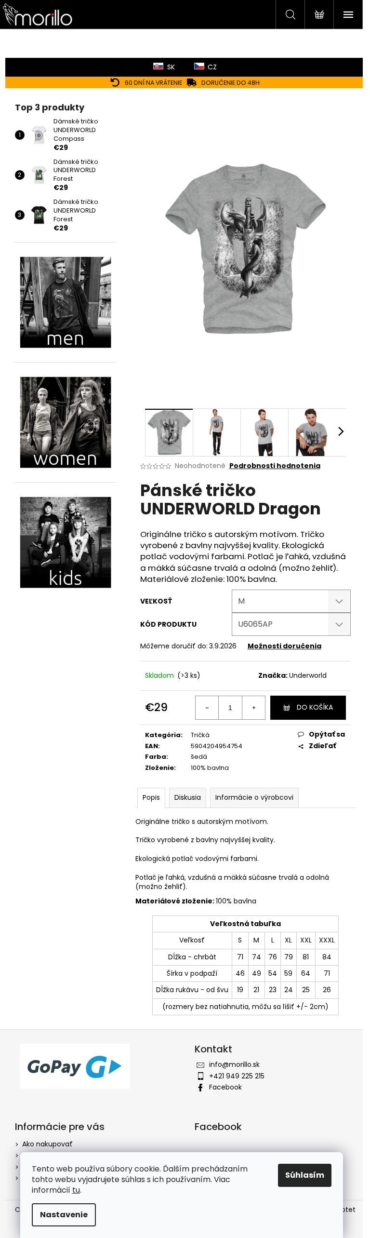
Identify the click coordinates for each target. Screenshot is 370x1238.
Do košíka (315, 707)
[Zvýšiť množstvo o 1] (253, 707)
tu (76, 1190)
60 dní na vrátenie (153, 83)
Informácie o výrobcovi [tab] (254, 797)
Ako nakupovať (47, 1144)
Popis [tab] (151, 797)
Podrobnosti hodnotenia (274, 466)
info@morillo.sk (234, 1064)
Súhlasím (304, 1175)
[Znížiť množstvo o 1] (207, 707)
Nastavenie (64, 1214)
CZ (212, 67)
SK (171, 67)
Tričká (200, 735)
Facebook (225, 1087)
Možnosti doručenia (284, 646)
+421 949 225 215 (236, 1076)
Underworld (308, 675)
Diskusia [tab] (187, 797)
